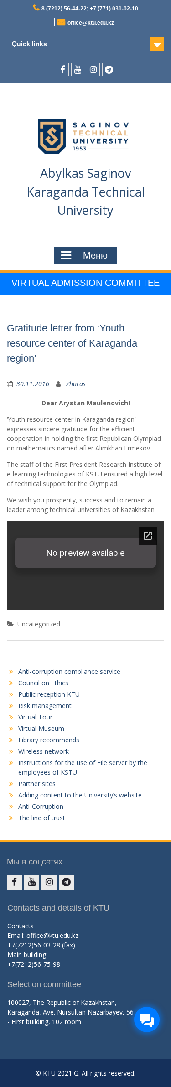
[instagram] (93, 69)
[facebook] (62, 69)
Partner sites (37, 783)
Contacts (20, 925)
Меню (95, 255)
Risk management (45, 705)
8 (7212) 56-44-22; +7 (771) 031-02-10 (89, 8)
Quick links (29, 43)
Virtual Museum (41, 728)
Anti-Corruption (40, 806)
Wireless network (43, 751)
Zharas (76, 383)
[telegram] (108, 69)
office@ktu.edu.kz (90, 23)
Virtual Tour (35, 717)
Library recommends (48, 739)
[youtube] (77, 69)
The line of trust (41, 817)
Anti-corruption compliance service (69, 671)
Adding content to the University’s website (80, 795)
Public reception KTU (49, 694)
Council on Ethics (43, 682)
